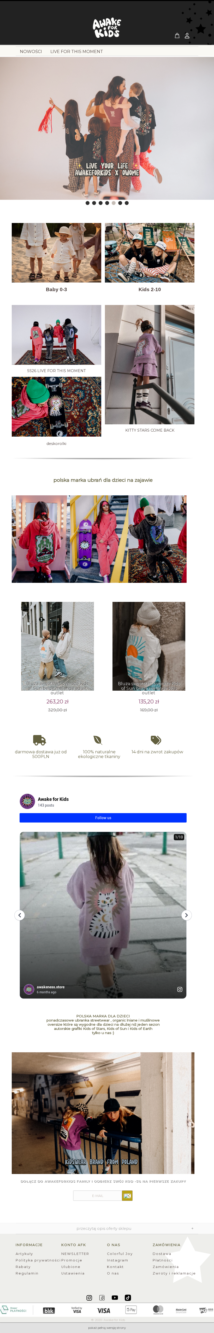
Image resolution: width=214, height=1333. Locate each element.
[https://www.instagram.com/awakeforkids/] (89, 1297)
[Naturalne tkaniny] (99, 740)
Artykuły (24, 1254)
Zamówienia (166, 1267)
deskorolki (56, 443)
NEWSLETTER (75, 1254)
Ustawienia (73, 1273)
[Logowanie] (188, 36)
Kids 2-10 (150, 289)
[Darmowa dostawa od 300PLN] (41, 740)
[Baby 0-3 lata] (56, 253)
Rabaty (23, 1267)
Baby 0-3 (56, 289)
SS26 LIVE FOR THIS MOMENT (56, 370)
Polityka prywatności (38, 1260)
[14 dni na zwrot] (157, 740)
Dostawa (162, 1254)
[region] (107, 131)
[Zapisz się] (127, 1195)
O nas (113, 1273)
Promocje (71, 1260)
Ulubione (71, 1267)
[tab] (88, 203)
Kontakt (115, 1267)
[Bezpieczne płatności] (107, 1309)
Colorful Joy (120, 1254)
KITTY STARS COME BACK (149, 430)
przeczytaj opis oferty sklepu (103, 1228)
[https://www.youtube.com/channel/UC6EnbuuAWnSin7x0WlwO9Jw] (115, 1297)
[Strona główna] (107, 29)
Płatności (163, 1260)
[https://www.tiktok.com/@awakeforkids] (128, 1297)
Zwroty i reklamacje (174, 1273)
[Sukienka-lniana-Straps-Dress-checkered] (103, 1113)
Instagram (117, 1260)
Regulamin (27, 1273)
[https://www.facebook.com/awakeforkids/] (102, 1297)
